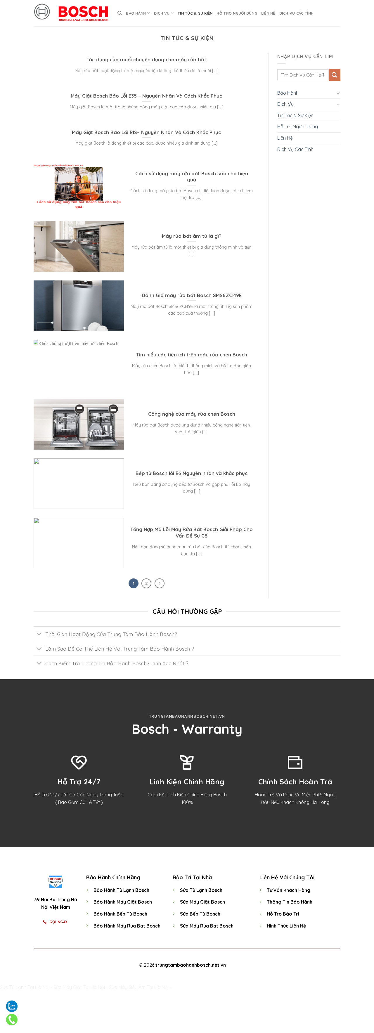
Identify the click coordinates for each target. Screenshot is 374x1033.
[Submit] (334, 74)
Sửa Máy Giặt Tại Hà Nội (79, 987)
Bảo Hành (136, 13)
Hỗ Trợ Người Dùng (237, 13)
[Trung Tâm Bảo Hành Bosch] (71, 13)
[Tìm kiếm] (119, 13)
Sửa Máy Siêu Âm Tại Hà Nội (139, 987)
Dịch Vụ (162, 13)
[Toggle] (338, 92)
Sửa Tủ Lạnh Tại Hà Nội (24, 987)
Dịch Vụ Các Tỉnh (296, 13)
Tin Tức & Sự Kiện (195, 13)
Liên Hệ (268, 13)
